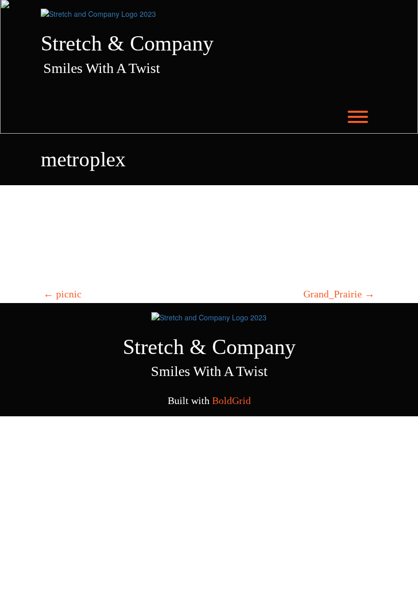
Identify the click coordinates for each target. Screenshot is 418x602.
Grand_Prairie (339, 293)
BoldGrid (231, 400)
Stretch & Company (127, 43)
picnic (62, 293)
